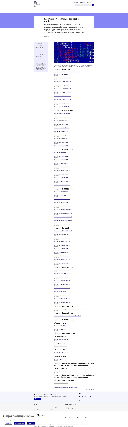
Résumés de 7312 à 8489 (39, 58)
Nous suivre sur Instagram (82, 397)
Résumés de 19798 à (60, 383)
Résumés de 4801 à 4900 (61, 259)
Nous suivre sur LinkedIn (80, 397)
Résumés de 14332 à (60, 352)
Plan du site (57, 424)
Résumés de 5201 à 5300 (61, 277)
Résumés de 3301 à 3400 (61, 202)
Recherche (71, 387)
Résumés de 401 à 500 (62, 88)
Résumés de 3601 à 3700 (62, 213)
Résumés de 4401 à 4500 (61, 245)
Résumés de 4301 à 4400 (61, 241)
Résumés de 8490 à (60, 325)
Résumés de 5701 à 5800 (61, 295)
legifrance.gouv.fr (83, 417)
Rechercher (93, 5)
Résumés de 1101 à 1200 (61, 117)
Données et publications (78, 9)
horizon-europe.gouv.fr (52, 407)
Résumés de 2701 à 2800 (61, 177)
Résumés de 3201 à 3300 (61, 199)
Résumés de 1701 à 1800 (61, 138)
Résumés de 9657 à (60, 329)
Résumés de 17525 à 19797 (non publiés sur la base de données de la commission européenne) (41, 64)
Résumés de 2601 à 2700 (61, 174)
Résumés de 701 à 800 (62, 99)
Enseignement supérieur (55, 9)
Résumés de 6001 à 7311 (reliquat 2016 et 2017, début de (68, 309)
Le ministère (36, 9)
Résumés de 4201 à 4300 (61, 238)
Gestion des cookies (43, 424)
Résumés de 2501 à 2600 (61, 170)
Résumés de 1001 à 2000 (39, 47)
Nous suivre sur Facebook (85, 397)
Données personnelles (51, 424)
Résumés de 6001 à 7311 (39, 56)
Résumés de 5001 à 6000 (39, 54)
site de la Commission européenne (81, 66)
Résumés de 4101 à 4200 (61, 234)
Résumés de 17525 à (60, 371)
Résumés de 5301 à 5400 (61, 280)
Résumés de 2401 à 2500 (61, 167)
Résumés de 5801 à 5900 (61, 298)
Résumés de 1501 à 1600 (61, 131)
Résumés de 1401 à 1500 (61, 128)
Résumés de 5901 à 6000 (61, 302)
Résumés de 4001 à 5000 (39, 52)
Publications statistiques (68, 406)
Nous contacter (75, 424)
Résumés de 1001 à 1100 (62, 113)
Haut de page (91, 389)
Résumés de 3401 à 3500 (62, 206)
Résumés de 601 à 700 (62, 96)
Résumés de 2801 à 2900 (61, 181)
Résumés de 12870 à (60, 346)
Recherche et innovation (66, 9)
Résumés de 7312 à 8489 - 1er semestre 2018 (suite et (67, 316)
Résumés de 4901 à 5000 (61, 263)
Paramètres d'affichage (84, 424)
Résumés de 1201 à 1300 (61, 120)
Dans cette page (39, 43)
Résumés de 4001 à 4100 (62, 231)
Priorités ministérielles (44, 9)
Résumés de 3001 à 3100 (61, 191)
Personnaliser (8, 423)
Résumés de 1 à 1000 (39, 45)
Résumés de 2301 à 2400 (61, 163)
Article (76, 387)
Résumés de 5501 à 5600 (61, 288)
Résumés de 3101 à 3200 (61, 195)
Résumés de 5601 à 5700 (61, 291)
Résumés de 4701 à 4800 (61, 256)
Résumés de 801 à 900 (62, 103)
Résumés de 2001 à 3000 (39, 49)
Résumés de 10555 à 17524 (40, 61)
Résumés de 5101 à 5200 (61, 273)
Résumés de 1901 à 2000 (61, 145)
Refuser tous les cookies (19, 423)
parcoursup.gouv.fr (37, 407)
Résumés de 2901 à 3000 (61, 185)
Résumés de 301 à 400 (62, 85)
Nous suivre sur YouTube (80, 401)
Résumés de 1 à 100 (61, 74)
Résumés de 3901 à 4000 (61, 224)
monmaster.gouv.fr (36, 409)
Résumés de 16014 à (60, 359)
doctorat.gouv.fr (51, 406)
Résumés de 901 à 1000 (62, 106)
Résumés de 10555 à (60, 339)
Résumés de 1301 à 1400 (61, 124)
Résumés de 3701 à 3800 (62, 217)
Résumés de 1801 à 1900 (61, 142)
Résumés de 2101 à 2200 (61, 156)
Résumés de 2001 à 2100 (61, 152)
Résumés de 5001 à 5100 (61, 270)
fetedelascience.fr (51, 409)
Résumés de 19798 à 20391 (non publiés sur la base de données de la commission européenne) (41, 68)
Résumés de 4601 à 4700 (61, 252)
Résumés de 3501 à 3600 (62, 209)
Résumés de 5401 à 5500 (61, 284)
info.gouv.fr (67, 417)
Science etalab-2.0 (69, 426)
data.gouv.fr (90, 417)
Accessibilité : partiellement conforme (66, 424)
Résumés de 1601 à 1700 (61, 135)
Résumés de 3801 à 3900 (62, 220)
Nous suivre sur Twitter (91, 397)
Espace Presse (76, 2)
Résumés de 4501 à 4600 (61, 248)
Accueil (35, 11)
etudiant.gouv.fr (89, 2)
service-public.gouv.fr (74, 417)
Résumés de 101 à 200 (62, 78)
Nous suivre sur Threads (88, 397)
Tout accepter (31, 423)
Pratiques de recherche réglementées (61, 387)
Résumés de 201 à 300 (62, 81)
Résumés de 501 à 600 (62, 92)
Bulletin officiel (82, 2)
